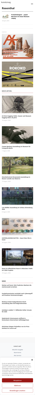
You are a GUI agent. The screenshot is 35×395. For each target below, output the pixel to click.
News (4, 281)
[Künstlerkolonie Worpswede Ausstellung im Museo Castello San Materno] (17, 173)
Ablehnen (17, 385)
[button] (32, 360)
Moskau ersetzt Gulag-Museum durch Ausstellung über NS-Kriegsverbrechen (14, 302)
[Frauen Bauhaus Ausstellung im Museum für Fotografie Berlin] (17, 142)
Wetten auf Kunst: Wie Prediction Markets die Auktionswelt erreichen (16, 286)
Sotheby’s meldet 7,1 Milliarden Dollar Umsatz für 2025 (17, 311)
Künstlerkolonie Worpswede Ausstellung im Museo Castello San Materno (16, 178)
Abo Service (17, 355)
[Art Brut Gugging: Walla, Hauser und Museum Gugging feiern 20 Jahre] (17, 112)
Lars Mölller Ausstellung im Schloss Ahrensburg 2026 (17, 208)
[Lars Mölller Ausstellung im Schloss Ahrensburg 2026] (17, 203)
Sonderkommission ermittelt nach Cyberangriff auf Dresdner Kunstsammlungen (17, 294)
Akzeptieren (17, 380)
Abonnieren (17, 352)
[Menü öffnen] (32, 4)
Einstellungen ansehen (17, 390)
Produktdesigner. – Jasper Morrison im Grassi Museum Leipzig (20, 16)
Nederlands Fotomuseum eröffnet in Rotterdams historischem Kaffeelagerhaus (15, 319)
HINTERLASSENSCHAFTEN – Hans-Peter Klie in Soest (16, 239)
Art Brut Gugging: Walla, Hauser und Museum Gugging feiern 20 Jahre (16, 117)
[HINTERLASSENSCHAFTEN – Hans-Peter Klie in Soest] (17, 234)
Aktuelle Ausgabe (17, 350)
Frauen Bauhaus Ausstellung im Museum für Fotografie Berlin (16, 147)
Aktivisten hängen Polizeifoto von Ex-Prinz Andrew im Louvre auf (15, 327)
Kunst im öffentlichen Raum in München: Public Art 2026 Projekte (17, 269)
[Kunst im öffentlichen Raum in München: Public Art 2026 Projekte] (17, 264)
